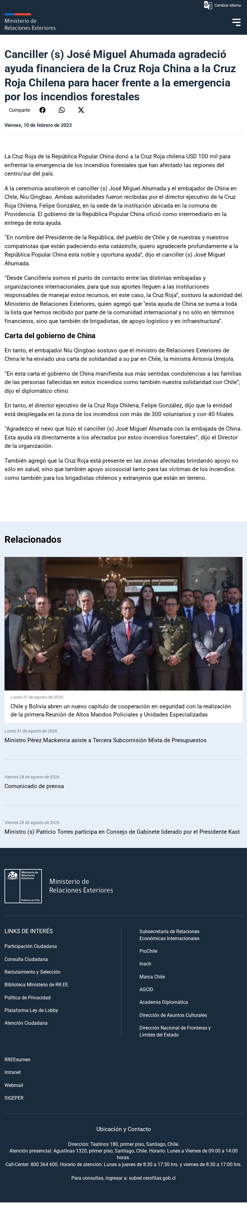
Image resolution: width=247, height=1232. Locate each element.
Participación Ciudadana (31, 946)
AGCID (146, 989)
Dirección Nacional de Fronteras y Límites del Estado (175, 1030)
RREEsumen (17, 1059)
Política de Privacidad (28, 997)
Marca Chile (152, 976)
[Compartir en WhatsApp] (61, 110)
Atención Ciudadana (26, 1023)
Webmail (14, 1085)
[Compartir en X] (81, 110)
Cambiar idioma (227, 5)
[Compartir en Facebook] (42, 110)
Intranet (13, 1072)
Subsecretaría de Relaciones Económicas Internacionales (169, 934)
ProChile (148, 951)
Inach (145, 963)
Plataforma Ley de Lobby (31, 1010)
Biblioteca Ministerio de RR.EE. (37, 984)
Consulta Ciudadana (26, 959)
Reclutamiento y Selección (33, 971)
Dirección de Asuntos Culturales (173, 1015)
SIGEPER (14, 1098)
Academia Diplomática (163, 1002)
